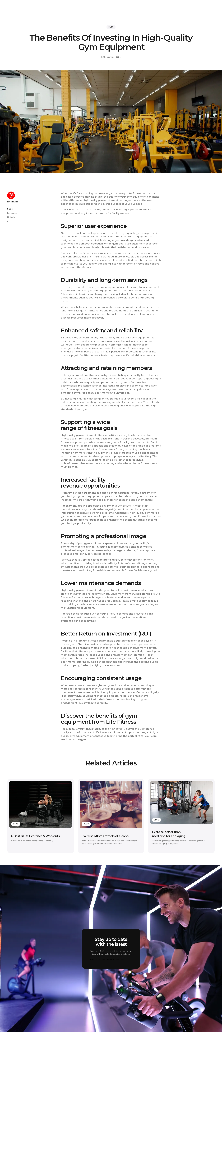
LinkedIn (11, 217)
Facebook (12, 213)
